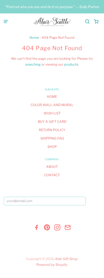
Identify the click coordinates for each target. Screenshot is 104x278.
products (71, 64)
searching (33, 64)
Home (34, 37)
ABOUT (52, 167)
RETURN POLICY (52, 130)
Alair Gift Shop (66, 259)
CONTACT (52, 175)
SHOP (52, 147)
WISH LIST (52, 113)
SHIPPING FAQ (52, 138)
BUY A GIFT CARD (52, 122)
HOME (52, 96)
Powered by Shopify (51, 265)
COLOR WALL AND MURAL (52, 105)
